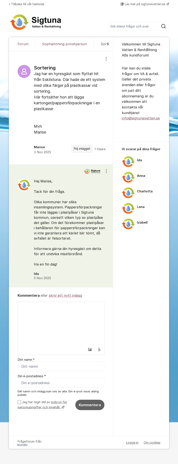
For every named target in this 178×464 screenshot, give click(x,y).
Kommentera (90, 405)
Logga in (132, 442)
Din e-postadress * (32, 376)
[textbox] (61, 323)
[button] (90, 349)
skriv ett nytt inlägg (65, 295)
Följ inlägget (82, 148)
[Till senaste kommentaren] (108, 44)
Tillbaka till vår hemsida (27, 4)
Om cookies (152, 442)
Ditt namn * (26, 360)
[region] (61, 107)
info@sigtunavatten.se (141, 118)
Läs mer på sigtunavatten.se (145, 4)
